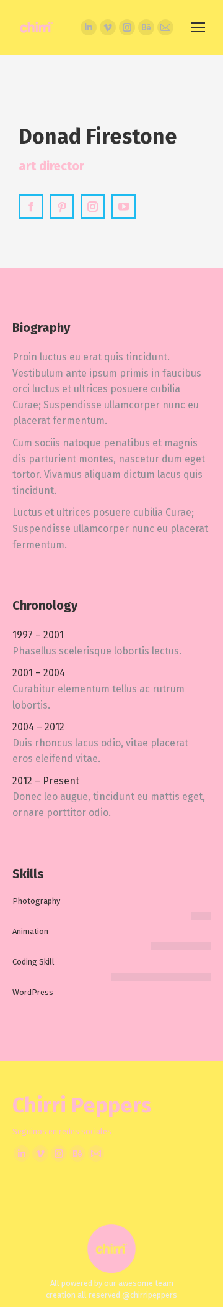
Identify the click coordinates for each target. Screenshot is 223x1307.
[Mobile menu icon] (198, 27)
